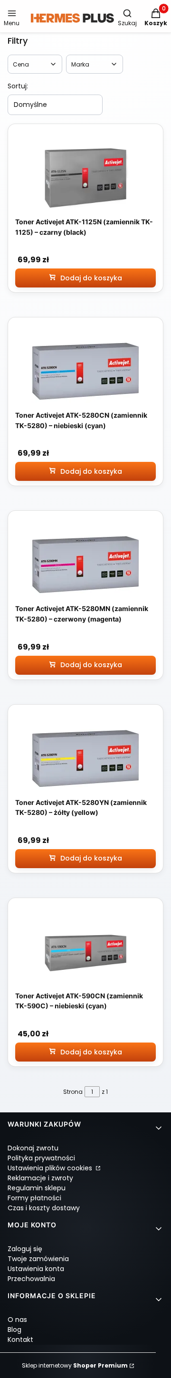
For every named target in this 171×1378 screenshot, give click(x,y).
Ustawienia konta (36, 1268)
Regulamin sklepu (37, 1188)
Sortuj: (18, 86)
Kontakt (20, 1339)
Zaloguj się (25, 1249)
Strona (73, 1092)
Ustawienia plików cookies (51, 1168)
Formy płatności (34, 1198)
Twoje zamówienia (38, 1258)
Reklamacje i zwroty (40, 1178)
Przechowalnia (31, 1278)
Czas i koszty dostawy (44, 1208)
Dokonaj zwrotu (33, 1148)
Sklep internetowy (75, 1365)
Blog (14, 1329)
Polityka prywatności (41, 1158)
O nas (17, 1319)
